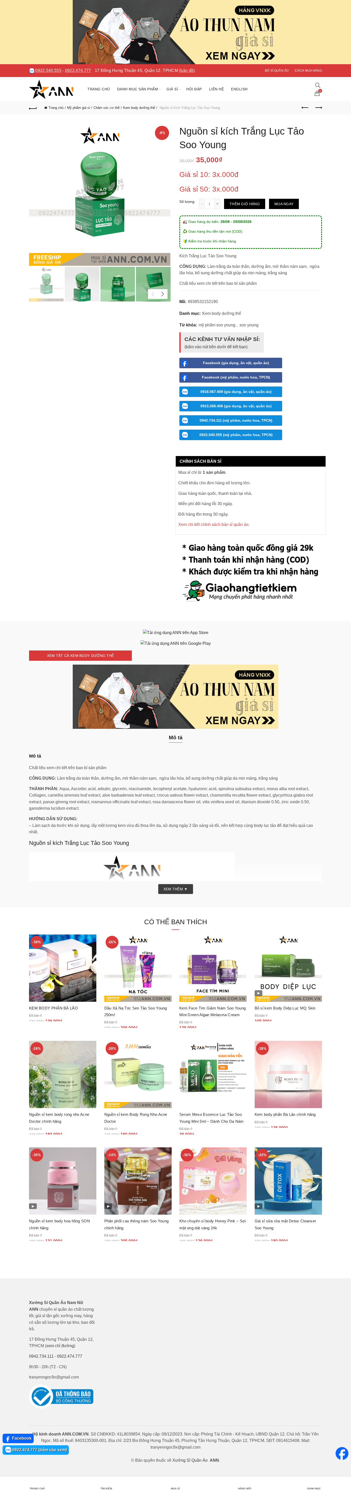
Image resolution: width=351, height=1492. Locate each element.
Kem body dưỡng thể (139, 108)
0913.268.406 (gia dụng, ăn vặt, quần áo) (236, 406)
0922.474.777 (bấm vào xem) (39, 1450)
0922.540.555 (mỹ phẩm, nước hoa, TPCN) (236, 435)
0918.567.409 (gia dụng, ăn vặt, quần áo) (236, 392)
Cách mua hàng (308, 70)
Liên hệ (216, 89)
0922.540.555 (48, 70)
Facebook (21, 1438)
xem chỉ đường (60, 1346)
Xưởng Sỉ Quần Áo (190, 1460)
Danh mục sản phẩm (137, 89)
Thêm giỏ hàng (244, 204)
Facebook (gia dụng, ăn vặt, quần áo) (236, 363)
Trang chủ (98, 89)
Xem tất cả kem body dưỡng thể (80, 656)
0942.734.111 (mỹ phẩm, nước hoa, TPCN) (236, 420)
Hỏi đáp (194, 89)
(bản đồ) (187, 70)
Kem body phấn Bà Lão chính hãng (285, 1114)
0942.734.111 (41, 1356)
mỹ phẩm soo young (217, 325)
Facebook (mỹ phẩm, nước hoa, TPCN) (236, 377)
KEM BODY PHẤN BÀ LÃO (53, 1008)
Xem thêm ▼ (175, 889)
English (239, 89)
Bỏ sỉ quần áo (277, 70)
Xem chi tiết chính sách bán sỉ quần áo (213, 524)
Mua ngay (283, 204)
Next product (318, 108)
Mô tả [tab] (175, 737)
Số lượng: (187, 202)
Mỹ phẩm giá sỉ (78, 108)
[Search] (318, 85)
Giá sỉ (172, 89)
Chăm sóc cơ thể (106, 108)
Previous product (305, 108)
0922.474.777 (78, 70)
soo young (248, 325)
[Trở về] (32, 108)
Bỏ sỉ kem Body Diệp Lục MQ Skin (285, 1008)
